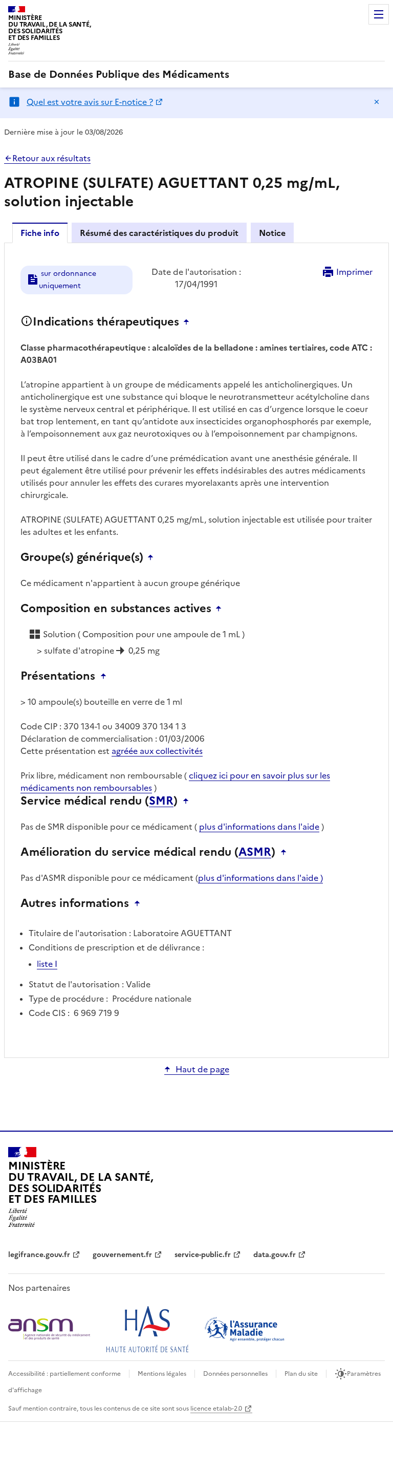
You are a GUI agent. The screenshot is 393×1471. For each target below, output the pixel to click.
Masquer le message (376, 102)
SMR (161, 801)
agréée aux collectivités (157, 751)
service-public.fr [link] (202, 1254)
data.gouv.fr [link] (274, 1254)
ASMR (254, 852)
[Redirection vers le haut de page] (188, 322)
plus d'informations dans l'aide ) (260, 878)
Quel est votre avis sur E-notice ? (90, 102)
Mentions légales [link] (162, 1373)
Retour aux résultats (51, 158)
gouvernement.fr (122, 1254)
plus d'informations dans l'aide (259, 826)
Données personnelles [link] (235, 1373)
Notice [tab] (272, 233)
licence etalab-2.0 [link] (216, 1408)
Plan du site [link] (301, 1373)
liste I (47, 964)
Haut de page (202, 1069)
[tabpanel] (196, 649)
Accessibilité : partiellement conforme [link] (64, 1373)
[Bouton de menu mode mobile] (378, 14)
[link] (118, 74)
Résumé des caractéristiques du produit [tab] (159, 233)
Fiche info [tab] (39, 233)
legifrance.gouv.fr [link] (39, 1254)
